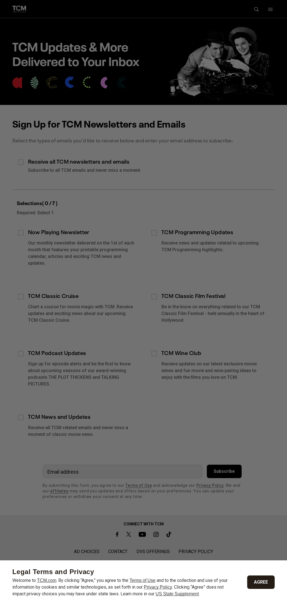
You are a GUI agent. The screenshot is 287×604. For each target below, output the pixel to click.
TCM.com (46, 580)
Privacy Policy (158, 587)
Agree (261, 582)
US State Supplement (177, 593)
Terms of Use (142, 580)
